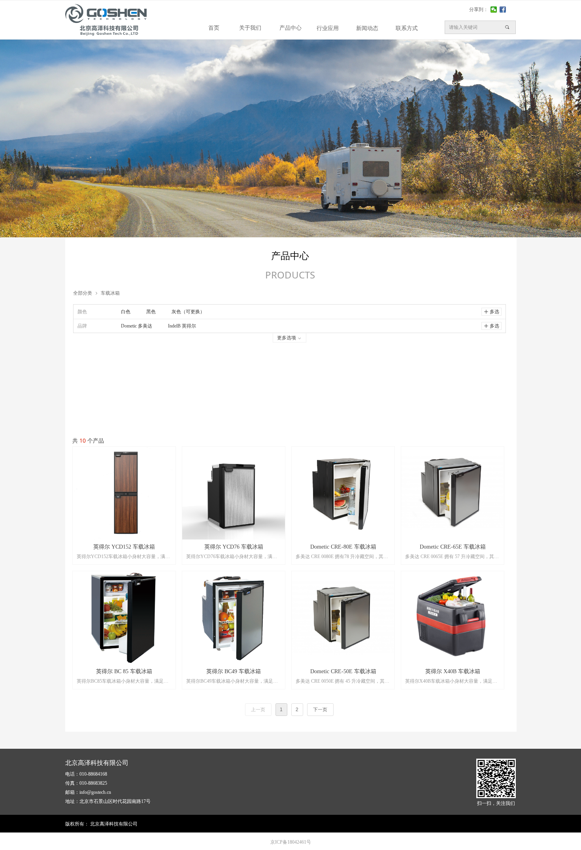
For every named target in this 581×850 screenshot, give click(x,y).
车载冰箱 (110, 293)
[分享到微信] (493, 9)
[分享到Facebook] (503, 9)
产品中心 (290, 28)
